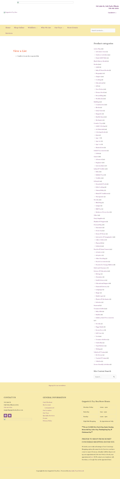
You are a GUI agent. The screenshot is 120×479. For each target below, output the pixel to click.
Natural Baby (100, 190)
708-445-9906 (113, 8)
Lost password (49, 408)
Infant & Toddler (99, 169)
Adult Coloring (100, 126)
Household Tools (101, 184)
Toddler (98, 178)
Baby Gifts (99, 311)
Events (45, 418)
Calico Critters (100, 240)
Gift (97, 86)
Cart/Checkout (47, 402)
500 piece (99, 255)
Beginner (99, 162)
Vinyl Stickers (100, 346)
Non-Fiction (99, 89)
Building (96, 102)
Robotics (98, 302)
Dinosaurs (99, 227)
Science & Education (100, 271)
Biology (98, 274)
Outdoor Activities (101, 55)
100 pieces (99, 252)
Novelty (96, 200)
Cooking (98, 80)
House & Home (101, 234)
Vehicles (98, 361)
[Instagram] (9, 415)
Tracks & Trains (101, 358)
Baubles (98, 314)
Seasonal (97, 305)
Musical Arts (100, 147)
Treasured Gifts (99, 308)
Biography (99, 73)
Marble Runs (100, 117)
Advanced (99, 159)
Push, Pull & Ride (101, 58)
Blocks (98, 107)
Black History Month (100, 61)
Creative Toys (98, 123)
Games (96, 156)
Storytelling (99, 95)
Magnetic (99, 114)
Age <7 (98, 138)
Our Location (47, 410)
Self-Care (99, 333)
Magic (98, 293)
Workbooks (99, 99)
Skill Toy (98, 209)
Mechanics (99, 120)
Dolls (97, 153)
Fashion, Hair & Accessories (105, 318)
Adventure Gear (101, 52)
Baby (97, 172)
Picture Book (100, 92)
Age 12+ (98, 141)
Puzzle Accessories (102, 261)
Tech (97, 336)
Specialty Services (48, 415)
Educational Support (102, 283)
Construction (100, 104)
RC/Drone (99, 355)
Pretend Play (98, 225)
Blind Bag (99, 202)
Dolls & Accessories (100, 150)
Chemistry (99, 277)
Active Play (97, 49)
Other (95, 215)
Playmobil (99, 243)
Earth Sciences (100, 280)
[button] (36, 27)
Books (96, 64)
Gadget (98, 206)
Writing (98, 349)
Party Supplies (98, 218)
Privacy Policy (47, 421)
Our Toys (46, 413)
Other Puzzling (100, 258)
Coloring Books (101, 132)
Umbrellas (99, 343)
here (91, 457)
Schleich (98, 246)
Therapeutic (100, 197)
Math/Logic (99, 296)
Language (99, 289)
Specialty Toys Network (76, 471)
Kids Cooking (100, 187)
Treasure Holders (101, 339)
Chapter (98, 76)
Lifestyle (96, 181)
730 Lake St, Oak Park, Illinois (107, 6)
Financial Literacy (101, 286)
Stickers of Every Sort (103, 212)
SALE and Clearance (100, 268)
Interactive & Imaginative (104, 237)
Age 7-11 (98, 144)
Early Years (99, 110)
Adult (97, 67)
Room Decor (100, 330)
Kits (97, 135)
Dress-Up (99, 230)
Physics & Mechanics (102, 299)
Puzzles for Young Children (104, 265)
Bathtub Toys (100, 175)
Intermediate (100, 166)
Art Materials (100, 129)
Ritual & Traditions (102, 193)
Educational (99, 83)
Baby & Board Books (102, 70)
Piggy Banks (100, 327)
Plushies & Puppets (100, 221)
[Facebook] (5, 415)
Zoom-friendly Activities (102, 364)
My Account (47, 405)
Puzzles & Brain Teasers (101, 249)
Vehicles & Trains (99, 352)
